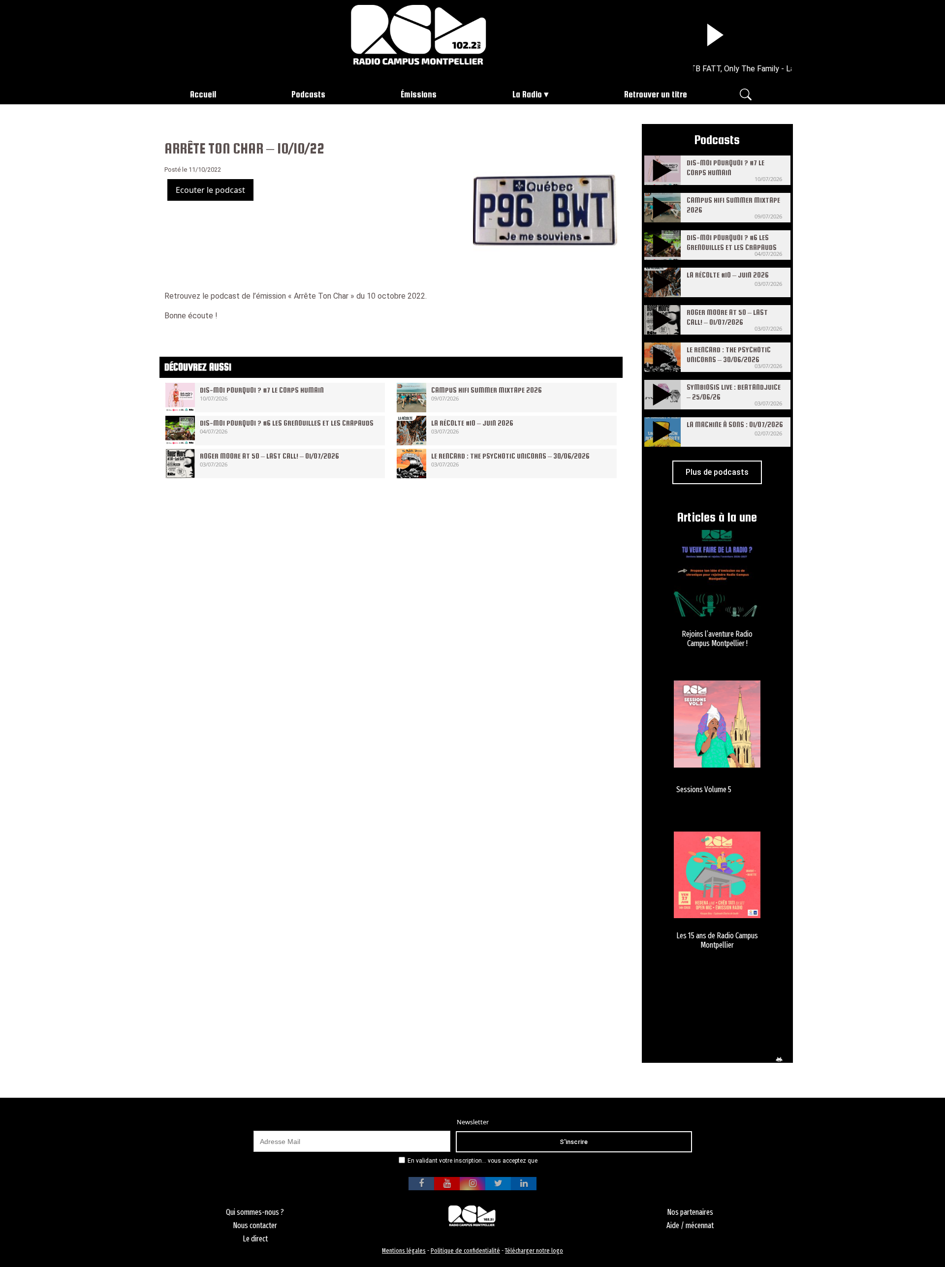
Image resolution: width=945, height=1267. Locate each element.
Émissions (419, 94)
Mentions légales (404, 1250)
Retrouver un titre (655, 94)
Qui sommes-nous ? (255, 1212)
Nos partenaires (690, 1212)
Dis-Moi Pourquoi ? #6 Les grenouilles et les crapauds (287, 423)
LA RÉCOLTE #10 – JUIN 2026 (472, 423)
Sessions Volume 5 (703, 789)
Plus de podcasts (717, 472)
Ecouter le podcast (210, 190)
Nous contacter (255, 1225)
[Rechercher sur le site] (746, 93)
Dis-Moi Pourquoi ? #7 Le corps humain (262, 390)
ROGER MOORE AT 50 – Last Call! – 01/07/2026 (269, 456)
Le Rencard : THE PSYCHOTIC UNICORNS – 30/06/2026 (510, 456)
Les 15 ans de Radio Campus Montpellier (717, 940)
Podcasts (308, 94)
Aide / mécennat (690, 1225)
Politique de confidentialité (465, 1250)
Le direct (255, 1238)
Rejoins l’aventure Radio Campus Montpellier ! (717, 638)
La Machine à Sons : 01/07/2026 (735, 424)
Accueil (203, 94)
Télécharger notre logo (534, 1250)
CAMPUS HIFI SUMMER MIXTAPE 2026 (486, 390)
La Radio (527, 94)
